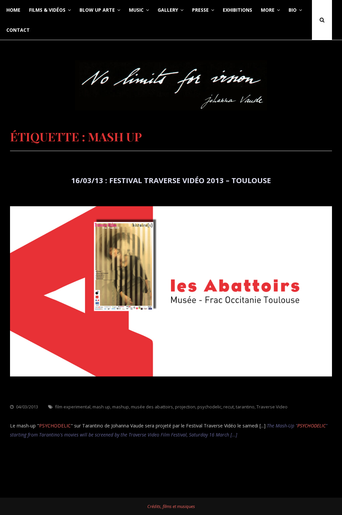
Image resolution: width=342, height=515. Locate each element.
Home (13, 10)
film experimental (73, 407)
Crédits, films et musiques (171, 506)
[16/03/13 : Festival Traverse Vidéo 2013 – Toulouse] (171, 398)
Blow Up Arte (97, 10)
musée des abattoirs (152, 407)
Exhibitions (237, 10)
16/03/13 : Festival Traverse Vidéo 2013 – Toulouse (171, 180)
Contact (18, 30)
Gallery (168, 10)
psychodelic (209, 407)
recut (228, 407)
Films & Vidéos (47, 10)
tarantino (245, 407)
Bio (293, 10)
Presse (200, 10)
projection (185, 407)
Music (136, 10)
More (268, 10)
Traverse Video (272, 407)
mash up (101, 407)
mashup (120, 407)
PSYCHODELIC (55, 425)
